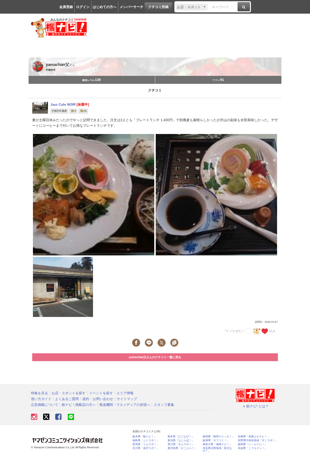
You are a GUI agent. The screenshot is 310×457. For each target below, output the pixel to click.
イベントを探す (101, 393)
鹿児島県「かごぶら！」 (182, 448)
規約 (85, 399)
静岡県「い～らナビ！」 (252, 444)
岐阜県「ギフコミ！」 (216, 440)
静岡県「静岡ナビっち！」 (219, 436)
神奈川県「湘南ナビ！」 (217, 444)
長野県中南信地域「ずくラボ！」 (258, 440)
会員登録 (66, 7)
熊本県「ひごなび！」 (181, 436)
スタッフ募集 (164, 405)
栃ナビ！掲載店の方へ (79, 405)
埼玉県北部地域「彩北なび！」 (217, 449)
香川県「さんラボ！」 (181, 444)
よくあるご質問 (67, 399)
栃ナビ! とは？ (257, 406)
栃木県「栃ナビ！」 (144, 436)
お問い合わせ (103, 399)
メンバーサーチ (131, 7)
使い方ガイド (41, 399)
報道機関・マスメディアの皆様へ (124, 405)
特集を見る (39, 393)
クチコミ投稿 (158, 7)
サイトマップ (127, 399)
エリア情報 (124, 393)
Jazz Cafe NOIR (63, 104)
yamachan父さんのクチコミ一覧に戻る (155, 357)
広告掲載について (44, 405)
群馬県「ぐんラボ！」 (145, 444)
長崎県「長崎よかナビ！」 (254, 436)
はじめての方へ (104, 7)
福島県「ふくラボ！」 (145, 440)
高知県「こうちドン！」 (252, 448)
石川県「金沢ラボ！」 (145, 448)
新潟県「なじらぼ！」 (181, 440)
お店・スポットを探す (68, 393)
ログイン (83, 7)
